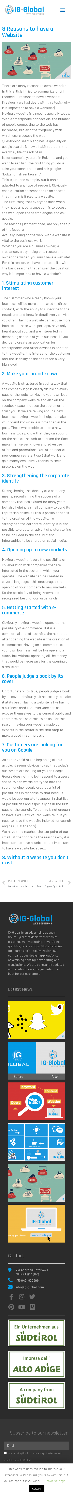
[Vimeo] (32, 1307)
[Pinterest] (11, 1307)
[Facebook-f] (11, 1297)
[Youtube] (22, 1307)
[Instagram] (22, 1297)
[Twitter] (32, 1297)
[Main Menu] (62, 10)
